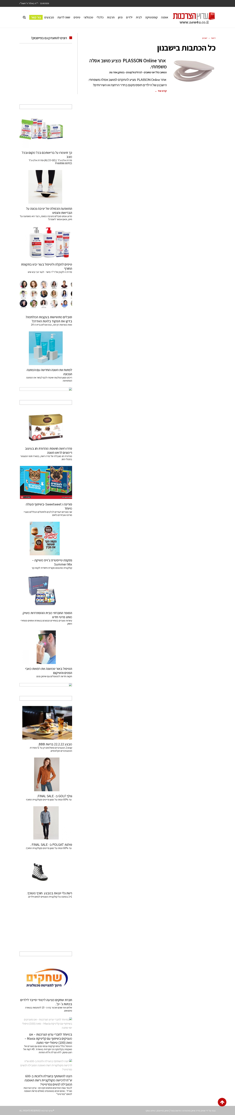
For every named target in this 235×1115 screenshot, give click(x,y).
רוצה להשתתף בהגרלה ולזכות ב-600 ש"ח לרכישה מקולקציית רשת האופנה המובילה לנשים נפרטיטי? (48, 1080)
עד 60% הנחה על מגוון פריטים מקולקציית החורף (49, 799)
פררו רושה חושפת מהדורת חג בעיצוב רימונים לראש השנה (48, 450)
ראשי (213, 38)
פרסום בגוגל (175, 1110)
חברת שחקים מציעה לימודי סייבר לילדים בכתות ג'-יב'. (46, 1002)
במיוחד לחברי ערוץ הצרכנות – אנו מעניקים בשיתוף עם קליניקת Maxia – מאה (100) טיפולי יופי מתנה (48, 1038)
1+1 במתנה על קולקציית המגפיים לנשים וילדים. (50, 896)
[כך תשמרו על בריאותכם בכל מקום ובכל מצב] (45, 131)
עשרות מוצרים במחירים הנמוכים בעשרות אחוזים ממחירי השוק (46, 622)
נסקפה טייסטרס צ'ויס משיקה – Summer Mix (52, 562)
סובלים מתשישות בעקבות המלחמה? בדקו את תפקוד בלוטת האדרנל (48, 319)
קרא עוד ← (161, 91)
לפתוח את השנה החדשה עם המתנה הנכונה (49, 372)
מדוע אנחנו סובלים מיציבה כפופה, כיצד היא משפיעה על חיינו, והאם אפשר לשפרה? (46, 218)
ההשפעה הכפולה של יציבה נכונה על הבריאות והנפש (49, 210)
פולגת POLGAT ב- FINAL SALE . (51, 844)
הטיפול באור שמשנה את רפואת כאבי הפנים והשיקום (48, 670)
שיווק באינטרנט (188, 1110)
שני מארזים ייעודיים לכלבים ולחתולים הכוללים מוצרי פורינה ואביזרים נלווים (48, 513)
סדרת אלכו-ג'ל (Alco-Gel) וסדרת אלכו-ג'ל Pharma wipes (50, 162)
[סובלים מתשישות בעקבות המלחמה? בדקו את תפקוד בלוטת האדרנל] (45, 295)
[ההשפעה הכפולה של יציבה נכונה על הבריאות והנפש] (45, 187)
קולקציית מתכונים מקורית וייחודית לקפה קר (52, 567)
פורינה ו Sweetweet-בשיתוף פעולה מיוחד (49, 506)
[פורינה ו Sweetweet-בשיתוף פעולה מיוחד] (45, 483)
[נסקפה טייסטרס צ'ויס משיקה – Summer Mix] (45, 538)
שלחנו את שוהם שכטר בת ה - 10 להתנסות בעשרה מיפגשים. (48, 1009)
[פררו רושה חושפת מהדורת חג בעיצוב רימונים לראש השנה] (45, 427)
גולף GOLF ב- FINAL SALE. (54, 796)
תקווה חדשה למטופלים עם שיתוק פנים (53, 676)
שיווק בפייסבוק (163, 1110)
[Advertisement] (45, 77)
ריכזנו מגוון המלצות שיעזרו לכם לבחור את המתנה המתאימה (49, 379)
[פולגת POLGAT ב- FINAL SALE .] (45, 823)
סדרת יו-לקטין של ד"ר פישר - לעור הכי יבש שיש (50, 272)
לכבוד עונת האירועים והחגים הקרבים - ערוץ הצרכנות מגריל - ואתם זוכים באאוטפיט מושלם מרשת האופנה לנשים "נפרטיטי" (48, 1091)
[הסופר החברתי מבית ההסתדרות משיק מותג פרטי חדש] (45, 591)
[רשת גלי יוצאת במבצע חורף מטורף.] (45, 871)
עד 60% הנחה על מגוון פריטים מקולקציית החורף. (48, 848)
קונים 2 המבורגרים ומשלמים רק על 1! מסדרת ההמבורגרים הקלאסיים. (51, 749)
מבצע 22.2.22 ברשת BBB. (55, 744)
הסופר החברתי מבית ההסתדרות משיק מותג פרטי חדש (47, 615)
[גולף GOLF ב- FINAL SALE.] (45, 774)
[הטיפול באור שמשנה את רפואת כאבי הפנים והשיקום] (45, 647)
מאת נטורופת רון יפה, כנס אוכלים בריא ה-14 (51, 324)
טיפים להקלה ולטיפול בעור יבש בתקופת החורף (46, 266)
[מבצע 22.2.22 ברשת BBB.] (45, 723)
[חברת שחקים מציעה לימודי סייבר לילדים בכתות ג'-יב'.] (45, 978)
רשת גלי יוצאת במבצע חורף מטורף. (49, 893)
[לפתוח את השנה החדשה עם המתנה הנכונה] (45, 348)
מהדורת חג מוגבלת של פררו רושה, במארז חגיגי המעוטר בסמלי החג (46, 457)
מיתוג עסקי (150, 1110)
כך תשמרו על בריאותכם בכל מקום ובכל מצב (47, 154)
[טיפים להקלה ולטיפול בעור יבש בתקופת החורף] (45, 243)
